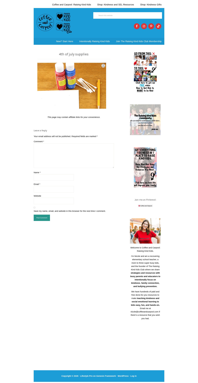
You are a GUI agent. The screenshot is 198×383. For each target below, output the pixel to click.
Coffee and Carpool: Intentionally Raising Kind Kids (54, 23)
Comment (39, 141)
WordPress (123, 376)
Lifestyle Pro (86, 376)
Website (37, 196)
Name (37, 172)
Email (37, 184)
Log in (133, 376)
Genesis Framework (106, 376)
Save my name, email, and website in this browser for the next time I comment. (70, 211)
